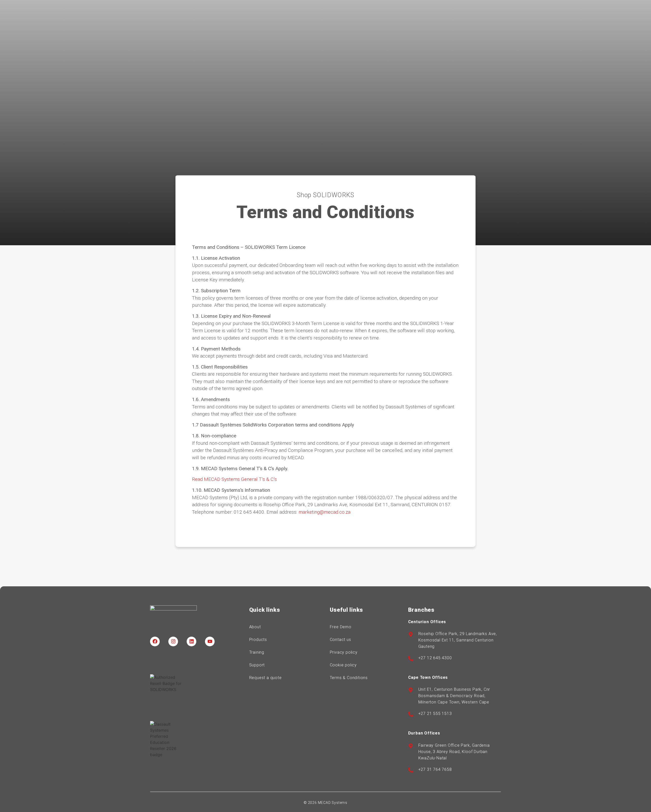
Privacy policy (344, 652)
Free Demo (340, 626)
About (255, 626)
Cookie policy (343, 665)
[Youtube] (210, 641)
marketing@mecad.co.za (324, 512)
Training (256, 652)
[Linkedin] (191, 641)
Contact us (340, 639)
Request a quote (265, 677)
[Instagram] (173, 641)
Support (257, 665)
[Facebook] (155, 641)
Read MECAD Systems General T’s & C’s (234, 479)
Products (258, 639)
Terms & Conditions (349, 677)
